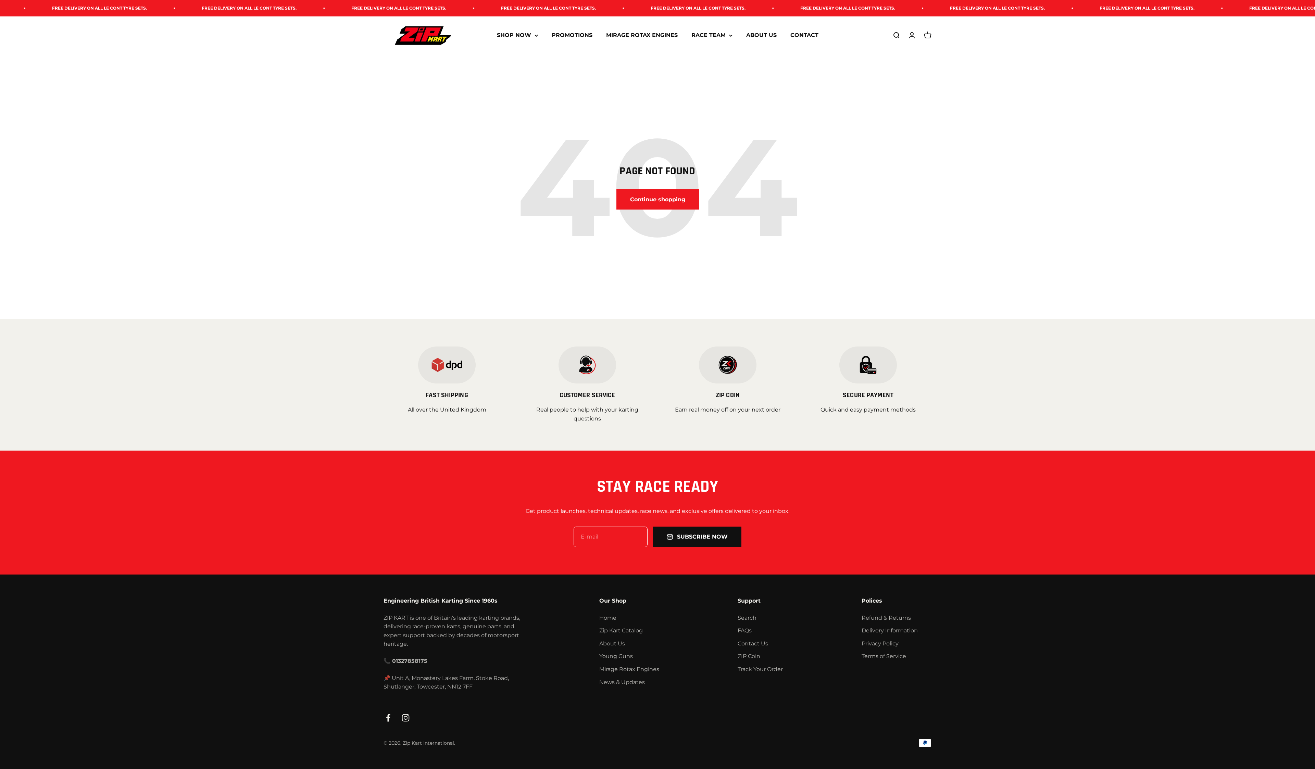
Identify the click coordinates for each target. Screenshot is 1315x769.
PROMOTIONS (572, 35)
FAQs (745, 630)
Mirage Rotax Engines (629, 669)
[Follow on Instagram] (405, 717)
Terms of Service (884, 656)
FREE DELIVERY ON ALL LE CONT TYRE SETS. (168, 8)
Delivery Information (890, 630)
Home (607, 618)
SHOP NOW (514, 35)
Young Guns (616, 656)
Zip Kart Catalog (621, 630)
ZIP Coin (749, 656)
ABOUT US (761, 35)
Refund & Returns (886, 618)
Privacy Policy (880, 643)
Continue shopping (657, 199)
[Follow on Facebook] (388, 717)
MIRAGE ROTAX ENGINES (642, 35)
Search (747, 618)
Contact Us (753, 643)
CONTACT (804, 35)
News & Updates (622, 682)
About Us (612, 643)
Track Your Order (760, 669)
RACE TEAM (708, 35)
